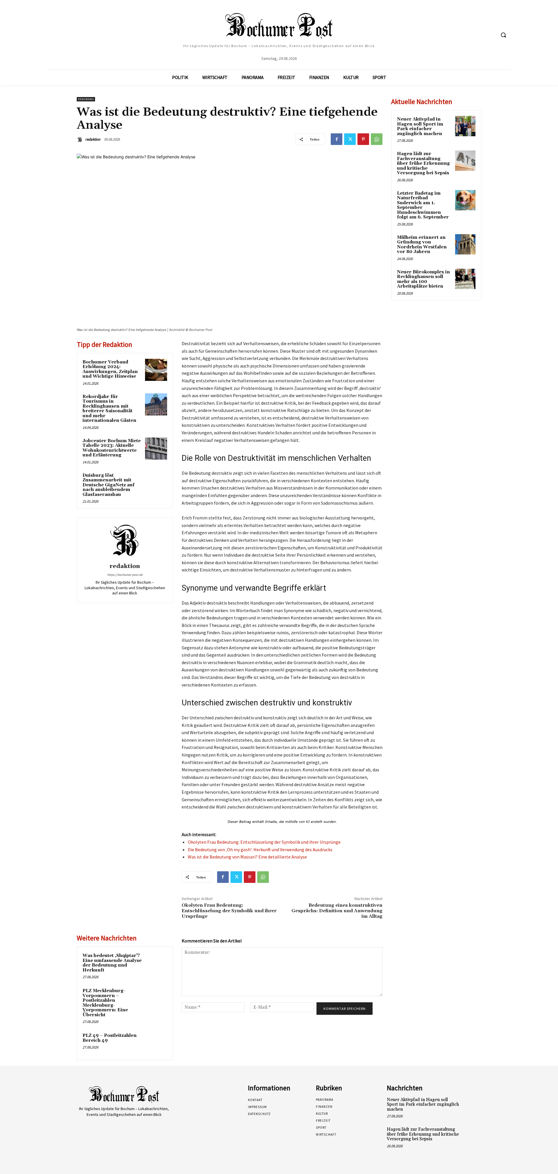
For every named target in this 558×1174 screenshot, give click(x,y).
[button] (503, 35)
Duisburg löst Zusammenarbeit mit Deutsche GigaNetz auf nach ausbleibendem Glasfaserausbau (109, 485)
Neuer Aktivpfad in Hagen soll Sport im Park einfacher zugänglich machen (420, 126)
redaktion (92, 139)
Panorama (86, 99)
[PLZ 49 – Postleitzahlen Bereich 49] (156, 1043)
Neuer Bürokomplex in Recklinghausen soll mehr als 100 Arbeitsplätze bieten (423, 279)
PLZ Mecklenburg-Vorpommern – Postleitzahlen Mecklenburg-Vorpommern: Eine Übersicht (105, 1003)
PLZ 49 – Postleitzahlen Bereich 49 (110, 1038)
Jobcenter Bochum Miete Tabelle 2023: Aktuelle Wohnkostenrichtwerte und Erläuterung (112, 448)
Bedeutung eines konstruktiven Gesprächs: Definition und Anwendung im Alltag (336, 910)
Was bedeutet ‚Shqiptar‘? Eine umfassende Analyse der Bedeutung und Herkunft (112, 963)
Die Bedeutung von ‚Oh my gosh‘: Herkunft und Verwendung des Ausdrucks (260, 849)
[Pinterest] (363, 139)
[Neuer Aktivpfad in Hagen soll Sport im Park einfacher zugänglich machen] (465, 126)
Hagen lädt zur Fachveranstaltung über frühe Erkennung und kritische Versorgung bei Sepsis (423, 163)
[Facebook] (336, 139)
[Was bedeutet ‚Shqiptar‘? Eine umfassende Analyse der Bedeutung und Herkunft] (156, 963)
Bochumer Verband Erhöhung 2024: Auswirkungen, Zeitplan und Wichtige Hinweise (110, 369)
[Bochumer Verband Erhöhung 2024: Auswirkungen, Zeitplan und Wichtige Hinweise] (156, 370)
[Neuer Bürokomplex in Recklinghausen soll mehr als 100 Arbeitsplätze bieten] (465, 279)
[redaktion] (80, 139)
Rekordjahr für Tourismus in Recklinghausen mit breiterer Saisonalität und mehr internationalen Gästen (109, 409)
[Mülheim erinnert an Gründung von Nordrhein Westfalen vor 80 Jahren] (465, 244)
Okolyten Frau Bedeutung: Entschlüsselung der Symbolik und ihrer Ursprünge (264, 842)
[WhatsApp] (376, 139)
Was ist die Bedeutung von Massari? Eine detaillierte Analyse (247, 857)
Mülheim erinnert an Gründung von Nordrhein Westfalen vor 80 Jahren (422, 245)
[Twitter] (350, 139)
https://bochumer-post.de (124, 575)
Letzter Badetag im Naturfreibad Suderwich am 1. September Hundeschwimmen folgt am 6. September (423, 205)
